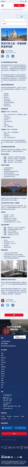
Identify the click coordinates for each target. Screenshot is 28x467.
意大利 (3, 376)
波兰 (2, 387)
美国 (2, 353)
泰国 (2, 380)
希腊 (2, 364)
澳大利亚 (3, 362)
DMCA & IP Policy (21, 447)
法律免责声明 (3, 461)
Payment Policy (18, 448)
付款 (14, 433)
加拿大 (3, 382)
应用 (19, 5)
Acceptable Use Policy (10, 448)
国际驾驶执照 (3, 1)
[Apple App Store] (7, 428)
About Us (2, 448)
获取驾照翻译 (4, 343)
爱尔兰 (3, 360)
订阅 (22, 16)
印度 (2, 385)
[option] (14, 327)
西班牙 (3, 371)
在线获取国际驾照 (5, 341)
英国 (2, 355)
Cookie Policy (14, 448)
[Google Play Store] (20, 428)
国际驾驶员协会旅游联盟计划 (8, 346)
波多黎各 (3, 367)
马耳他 (3, 369)
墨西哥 (3, 373)
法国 (2, 378)
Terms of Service (5, 447)
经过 (9, 50)
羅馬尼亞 (3, 358)
